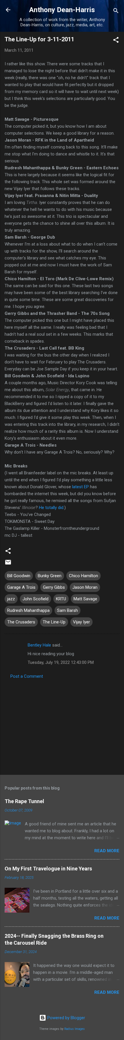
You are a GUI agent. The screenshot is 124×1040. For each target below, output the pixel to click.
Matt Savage (85, 598)
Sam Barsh (67, 610)
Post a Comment (26, 676)
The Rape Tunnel (24, 801)
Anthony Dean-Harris (62, 10)
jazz (11, 598)
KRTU (61, 598)
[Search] (115, 12)
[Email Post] (8, 564)
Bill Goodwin (18, 575)
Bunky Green (49, 575)
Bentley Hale (39, 645)
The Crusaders (21, 622)
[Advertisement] (62, 725)
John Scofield (35, 598)
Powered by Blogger (65, 1017)
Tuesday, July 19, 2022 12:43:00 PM (61, 662)
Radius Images (74, 1029)
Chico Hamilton (83, 575)
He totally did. (51, 507)
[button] (115, 40)
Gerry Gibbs (54, 587)
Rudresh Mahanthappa (28, 610)
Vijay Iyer (81, 622)
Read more (106, 850)
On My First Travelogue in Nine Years (48, 869)
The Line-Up (54, 622)
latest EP (80, 486)
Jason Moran (84, 587)
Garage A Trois (21, 587)
